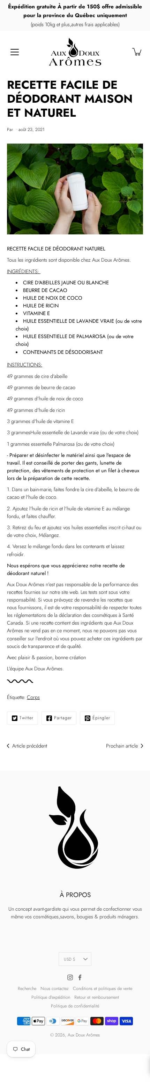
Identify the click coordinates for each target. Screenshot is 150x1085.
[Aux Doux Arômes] (75, 51)
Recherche (27, 988)
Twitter (26, 718)
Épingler (101, 718)
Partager (63, 718)
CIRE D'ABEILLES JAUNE (50, 282)
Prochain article (122, 746)
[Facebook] (80, 977)
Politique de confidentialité (75, 1006)
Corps (33, 697)
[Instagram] (70, 977)
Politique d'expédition (50, 997)
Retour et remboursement (96, 997)
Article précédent (29, 746)
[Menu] (14, 52)
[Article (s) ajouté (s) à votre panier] (137, 51)
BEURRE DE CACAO (45, 290)
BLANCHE (98, 282)
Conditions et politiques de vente (102, 988)
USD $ (69, 959)
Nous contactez (54, 988)
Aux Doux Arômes (84, 1035)
